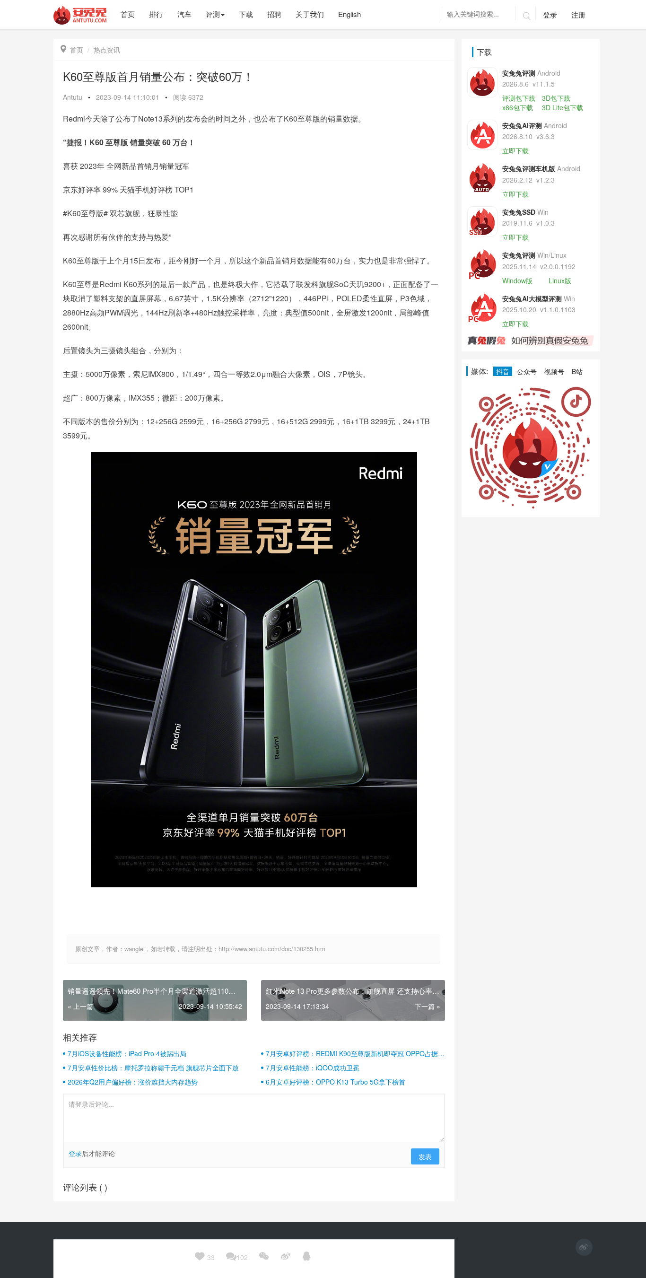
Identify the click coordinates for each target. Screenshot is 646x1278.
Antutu (72, 97)
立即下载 (515, 150)
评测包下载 (518, 98)
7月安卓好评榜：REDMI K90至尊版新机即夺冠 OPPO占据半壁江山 (355, 1053)
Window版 (517, 280)
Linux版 (560, 280)
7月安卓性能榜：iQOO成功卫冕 (312, 1067)
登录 (550, 14)
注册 (578, 14)
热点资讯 (107, 49)
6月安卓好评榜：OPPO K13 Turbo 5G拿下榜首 (335, 1081)
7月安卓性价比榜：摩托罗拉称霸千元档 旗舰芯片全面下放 (153, 1067)
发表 (425, 1156)
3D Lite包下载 (562, 107)
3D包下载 (556, 98)
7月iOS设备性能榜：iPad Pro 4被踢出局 (127, 1053)
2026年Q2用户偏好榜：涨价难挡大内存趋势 (133, 1081)
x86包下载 (517, 107)
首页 (72, 49)
